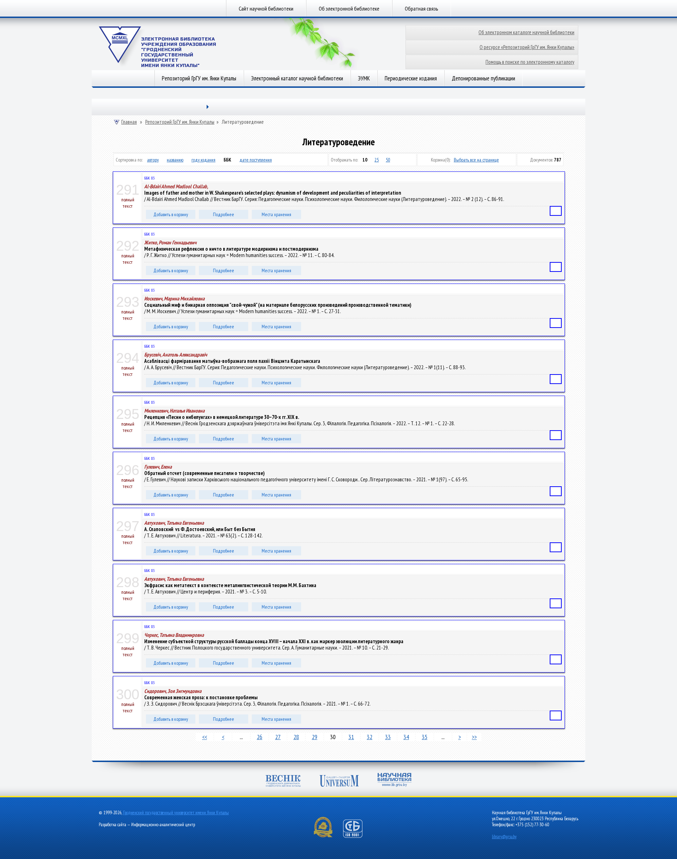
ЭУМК (364, 78)
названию (175, 160)
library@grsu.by (504, 837)
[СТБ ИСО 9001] (357, 836)
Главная (129, 122)
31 (351, 737)
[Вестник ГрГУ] (283, 781)
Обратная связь (421, 8)
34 (406, 737)
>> (474, 737)
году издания (203, 160)
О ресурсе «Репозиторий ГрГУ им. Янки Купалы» (527, 47)
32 (369, 737)
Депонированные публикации (483, 78)
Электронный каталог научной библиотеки (297, 78)
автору (153, 160)
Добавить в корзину (170, 214)
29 (314, 737)
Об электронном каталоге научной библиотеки (526, 32)
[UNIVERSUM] (339, 781)
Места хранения (276, 214)
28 (296, 737)
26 (259, 737)
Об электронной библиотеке (349, 8)
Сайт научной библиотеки (266, 8)
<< (204, 737)
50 (388, 160)
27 (278, 737)
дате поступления (255, 160)
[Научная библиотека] (394, 780)
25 (376, 160)
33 (388, 737)
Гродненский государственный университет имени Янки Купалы (176, 813)
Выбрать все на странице (476, 160)
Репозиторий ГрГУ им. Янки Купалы (199, 78)
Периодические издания (411, 78)
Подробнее (223, 214)
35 (424, 737)
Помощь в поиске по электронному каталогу (530, 62)
